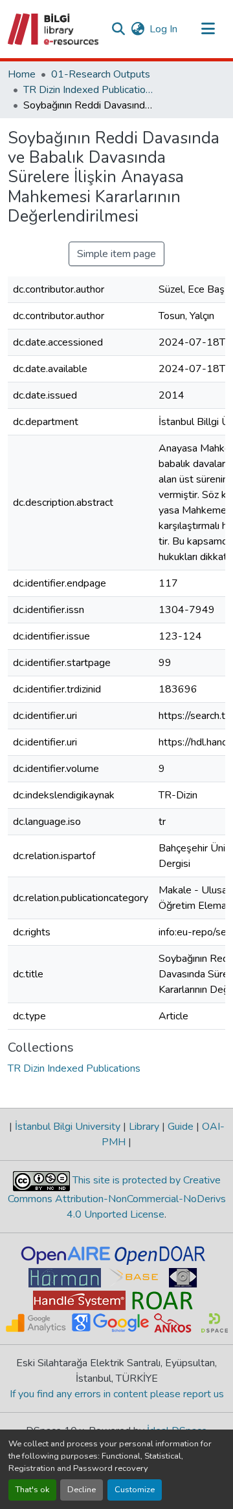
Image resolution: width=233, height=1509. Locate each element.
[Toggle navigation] (208, 29)
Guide (180, 1126)
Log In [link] (163, 29)
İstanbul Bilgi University (67, 1126)
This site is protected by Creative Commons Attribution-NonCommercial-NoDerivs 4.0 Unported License (117, 1197)
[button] (54, 29)
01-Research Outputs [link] (100, 74)
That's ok (32, 1489)
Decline (81, 1489)
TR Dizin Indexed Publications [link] (88, 90)
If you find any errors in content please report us (117, 1394)
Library (144, 1126)
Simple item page (116, 254)
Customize (135, 1489)
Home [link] (22, 74)
